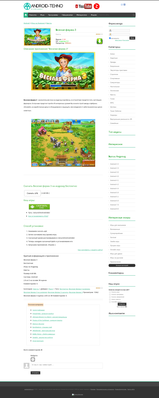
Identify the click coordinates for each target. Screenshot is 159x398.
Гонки (112, 99)
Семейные (114, 123)
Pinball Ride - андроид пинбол (43, 314)
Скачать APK (32, 193)
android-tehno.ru (28, 389)
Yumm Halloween (38, 310)
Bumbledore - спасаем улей (42, 327)
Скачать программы (117, 294)
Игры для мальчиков (118, 225)
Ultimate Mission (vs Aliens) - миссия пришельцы (49, 317)
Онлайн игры (115, 250)
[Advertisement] (63, 179)
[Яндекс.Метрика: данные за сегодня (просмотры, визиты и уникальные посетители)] (77, 395)
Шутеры (113, 107)
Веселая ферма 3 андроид (79, 289)
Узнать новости (115, 299)
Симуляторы (115, 82)
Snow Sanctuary (38, 341)
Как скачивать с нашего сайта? (90, 250)
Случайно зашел (116, 301)
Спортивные (115, 78)
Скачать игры (115, 292)
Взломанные (115, 229)
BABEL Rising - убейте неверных (43, 334)
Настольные (115, 86)
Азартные (114, 58)
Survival (113, 237)
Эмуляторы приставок (118, 70)
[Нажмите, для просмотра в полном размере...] (63, 90)
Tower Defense (115, 111)
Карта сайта (131, 389)
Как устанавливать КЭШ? (38, 216)
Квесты (36, 289)
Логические (114, 91)
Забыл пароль (118, 40)
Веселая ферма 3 (76, 292)
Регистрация (126, 40)
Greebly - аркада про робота (42, 337)
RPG (112, 103)
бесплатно (64, 289)
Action (112, 54)
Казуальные (114, 66)
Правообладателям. (121, 389)
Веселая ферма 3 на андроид (35, 292)
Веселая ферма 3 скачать (58, 292)
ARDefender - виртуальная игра (43, 331)
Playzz (50, 289)
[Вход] (33, 359)
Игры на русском (116, 258)
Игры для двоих (116, 254)
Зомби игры (114, 241)
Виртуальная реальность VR (121, 119)
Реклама (93, 389)
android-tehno (47, 5)
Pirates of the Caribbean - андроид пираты (47, 320)
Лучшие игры (115, 245)
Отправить (35, 373)
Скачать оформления (117, 297)
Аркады (113, 62)
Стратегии (114, 74)
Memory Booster (38, 324)
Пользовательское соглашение (105, 389)
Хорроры (113, 115)
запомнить (115, 38)
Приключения (115, 262)
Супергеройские (116, 233)
